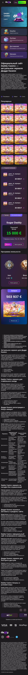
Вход (16, 2)
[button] (2, 16)
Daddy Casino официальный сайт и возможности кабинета (12, 344)
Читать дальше (18, 244)
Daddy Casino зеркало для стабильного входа (15, 336)
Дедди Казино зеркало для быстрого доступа (15, 346)
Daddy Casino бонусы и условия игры (13, 347)
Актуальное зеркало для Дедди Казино (13, 335)
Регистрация (22, 2)
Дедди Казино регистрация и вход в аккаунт (15, 337)
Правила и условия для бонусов (14, 619)
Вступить (8, 244)
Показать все (14, 320)
